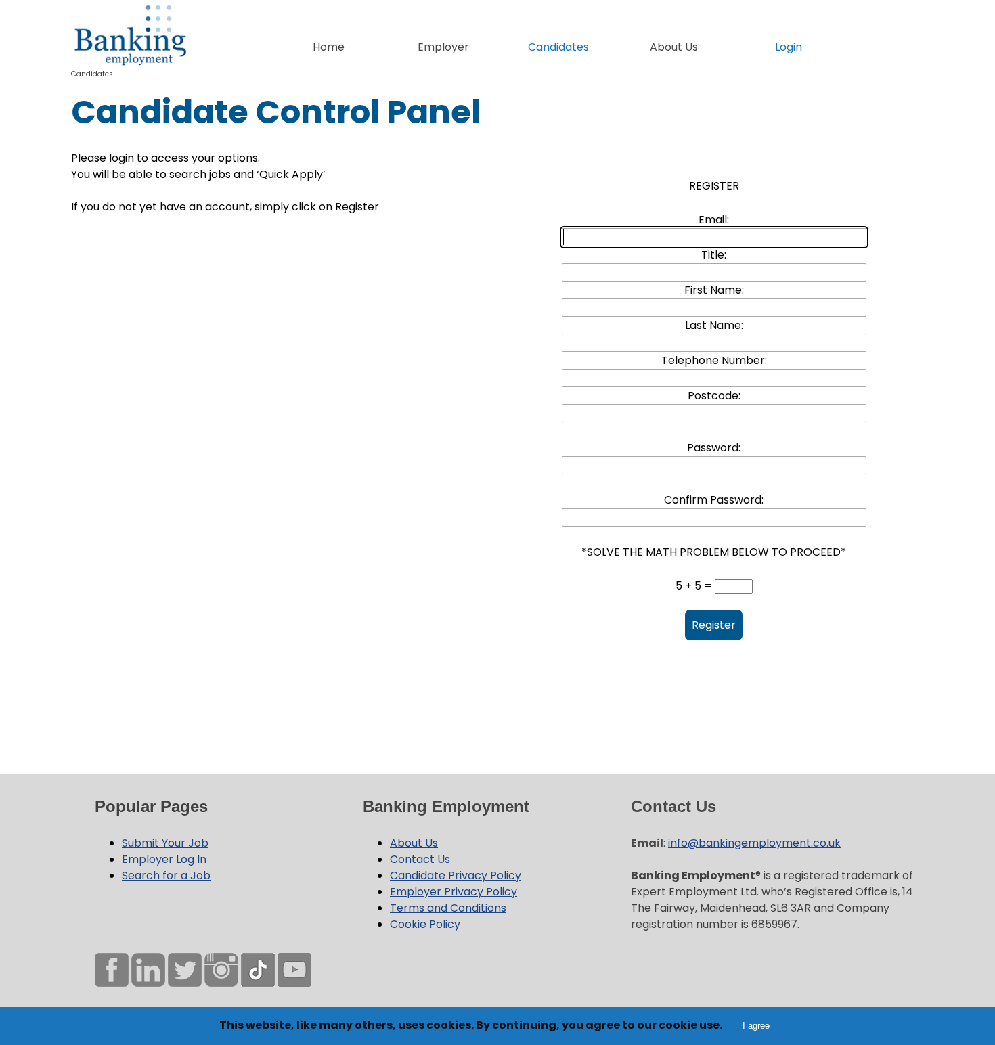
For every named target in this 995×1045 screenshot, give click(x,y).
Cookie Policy (425, 924)
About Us (414, 843)
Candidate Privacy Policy (455, 875)
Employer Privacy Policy (453, 891)
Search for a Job (166, 875)
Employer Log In (164, 859)
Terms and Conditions (448, 908)
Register (714, 625)
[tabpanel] (497, 112)
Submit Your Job (165, 843)
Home (329, 47)
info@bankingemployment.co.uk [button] (754, 843)
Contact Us (420, 859)
